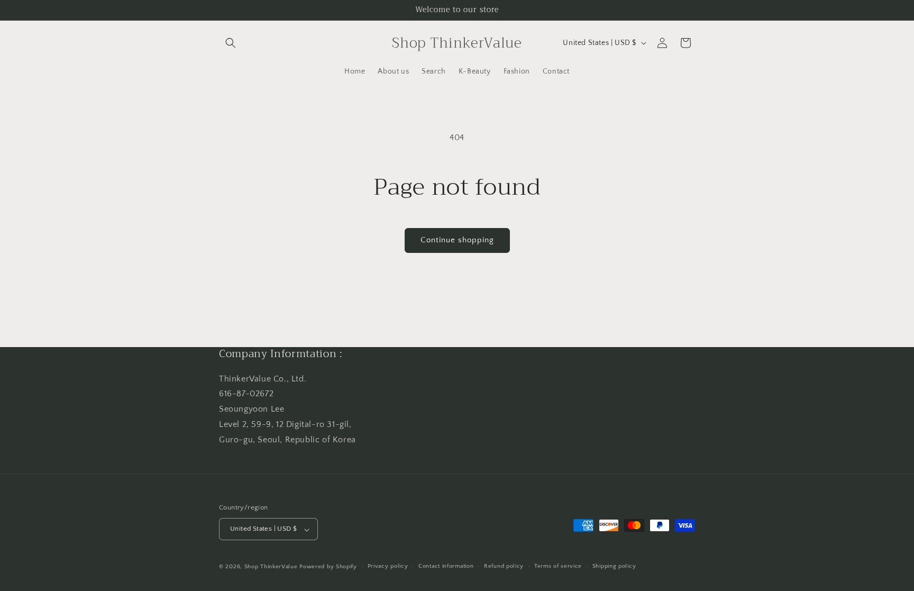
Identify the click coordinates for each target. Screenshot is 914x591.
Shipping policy (614, 566)
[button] (230, 42)
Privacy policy (388, 566)
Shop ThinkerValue (271, 566)
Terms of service (558, 566)
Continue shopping (457, 239)
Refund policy (504, 566)
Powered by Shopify (328, 566)
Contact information (445, 566)
